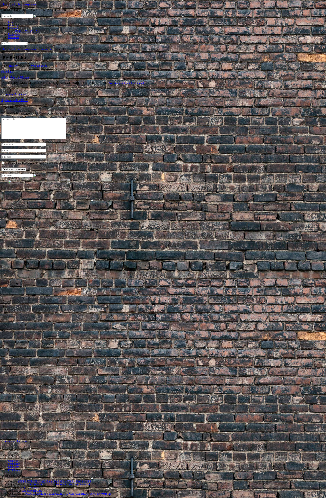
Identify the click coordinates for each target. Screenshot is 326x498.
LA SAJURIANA (29, 487)
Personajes (14, 34)
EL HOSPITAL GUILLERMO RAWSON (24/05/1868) (60, 484)
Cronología (14, 25)
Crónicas (13, 28)
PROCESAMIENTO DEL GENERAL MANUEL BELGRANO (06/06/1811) (68, 493)
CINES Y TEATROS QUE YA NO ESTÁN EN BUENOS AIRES (54, 481)
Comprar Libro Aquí (16, 441)
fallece (4, 77)
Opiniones (13, 37)
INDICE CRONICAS (27, 31)
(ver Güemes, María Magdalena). (126, 83)
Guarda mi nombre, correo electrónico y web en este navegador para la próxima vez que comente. (57, 163)
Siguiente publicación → (14, 100)
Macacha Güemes (19, 77)
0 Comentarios (39, 65)
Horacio (13, 65)
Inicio (11, 22)
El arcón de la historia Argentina (18, 4)
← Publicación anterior (13, 94)
